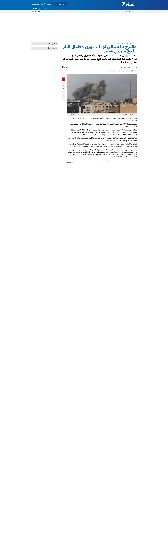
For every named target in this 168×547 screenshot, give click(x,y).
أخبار (131, 43)
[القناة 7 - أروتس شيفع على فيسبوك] (42, 8)
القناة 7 (135, 43)
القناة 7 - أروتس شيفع (126, 4)
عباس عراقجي (125, 71)
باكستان (133, 71)
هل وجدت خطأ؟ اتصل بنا (102, 160)
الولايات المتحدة (111, 71)
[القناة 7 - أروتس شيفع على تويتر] (45, 8)
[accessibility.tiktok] (32, 8)
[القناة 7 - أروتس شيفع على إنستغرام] (39, 8)
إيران (119, 71)
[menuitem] (134, 11)
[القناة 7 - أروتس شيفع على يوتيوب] (36, 8)
